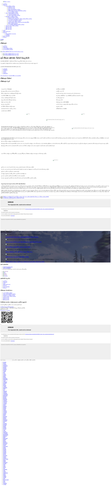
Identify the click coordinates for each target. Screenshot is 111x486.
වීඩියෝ (4, 37)
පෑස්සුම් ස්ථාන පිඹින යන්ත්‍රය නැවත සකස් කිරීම (18, 22)
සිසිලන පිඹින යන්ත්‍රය (13, 23)
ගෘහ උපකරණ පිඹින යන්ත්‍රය (12, 12)
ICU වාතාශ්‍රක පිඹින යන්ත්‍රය (14, 9)
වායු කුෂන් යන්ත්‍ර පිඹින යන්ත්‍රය (15, 19)
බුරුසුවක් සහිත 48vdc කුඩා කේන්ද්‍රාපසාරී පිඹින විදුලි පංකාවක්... (22, 237)
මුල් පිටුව (5, 3)
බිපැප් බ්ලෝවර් (11, 8)
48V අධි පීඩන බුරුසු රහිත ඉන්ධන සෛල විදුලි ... (18, 247)
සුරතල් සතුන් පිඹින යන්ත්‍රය (14, 15)
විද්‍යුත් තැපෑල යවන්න (5, 310)
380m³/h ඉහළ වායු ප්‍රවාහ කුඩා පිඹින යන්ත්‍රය (17, 257)
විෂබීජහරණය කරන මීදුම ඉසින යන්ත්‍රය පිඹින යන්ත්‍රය (20, 18)
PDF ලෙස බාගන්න (16, 75)
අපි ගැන (5, 32)
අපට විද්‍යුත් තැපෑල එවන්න (6, 75)
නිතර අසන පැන (6, 31)
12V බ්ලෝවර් (9, 26)
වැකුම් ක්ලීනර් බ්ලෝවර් (13, 14)
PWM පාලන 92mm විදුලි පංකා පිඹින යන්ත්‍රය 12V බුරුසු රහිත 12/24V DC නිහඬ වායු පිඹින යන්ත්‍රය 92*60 (26, 196)
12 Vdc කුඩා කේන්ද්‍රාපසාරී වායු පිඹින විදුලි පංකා (13, 197)
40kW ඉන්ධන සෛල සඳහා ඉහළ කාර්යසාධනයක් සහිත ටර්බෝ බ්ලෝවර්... (25, 261)
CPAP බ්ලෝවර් (11, 7)
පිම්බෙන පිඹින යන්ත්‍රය (13, 17)
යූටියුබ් (4, 72)
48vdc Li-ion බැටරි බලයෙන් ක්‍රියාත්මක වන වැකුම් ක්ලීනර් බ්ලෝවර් (23, 242)
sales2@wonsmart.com (7, 266)
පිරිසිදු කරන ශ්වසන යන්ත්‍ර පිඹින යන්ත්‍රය (17, 10)
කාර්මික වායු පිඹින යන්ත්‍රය (12, 16)
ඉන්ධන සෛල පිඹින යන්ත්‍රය (14, 21)
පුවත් (4, 30)
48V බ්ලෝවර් (9, 29)
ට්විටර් (4, 71)
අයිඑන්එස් (5, 73)
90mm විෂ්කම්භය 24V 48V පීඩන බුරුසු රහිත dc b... (19, 252)
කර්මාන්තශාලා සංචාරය (11, 33)
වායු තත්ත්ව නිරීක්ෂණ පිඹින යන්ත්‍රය (16, 24)
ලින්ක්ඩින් (5, 70)
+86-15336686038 (7, 268)
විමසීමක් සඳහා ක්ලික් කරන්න (7, 306)
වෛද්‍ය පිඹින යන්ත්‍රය (10, 6)
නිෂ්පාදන (5, 4)
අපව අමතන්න (6, 36)
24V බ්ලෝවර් (9, 27)
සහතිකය (8, 34)
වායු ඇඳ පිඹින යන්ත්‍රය (13, 11)
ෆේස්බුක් (5, 68)
